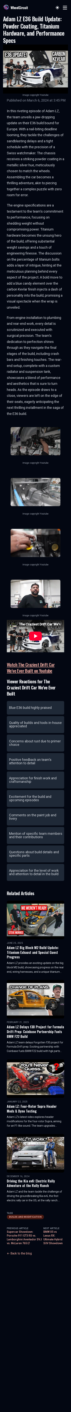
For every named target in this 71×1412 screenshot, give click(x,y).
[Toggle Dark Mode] (57, 7)
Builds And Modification (25, 1217)
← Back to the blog (19, 1253)
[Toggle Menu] (65, 8)
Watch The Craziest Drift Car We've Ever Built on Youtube (31, 667)
